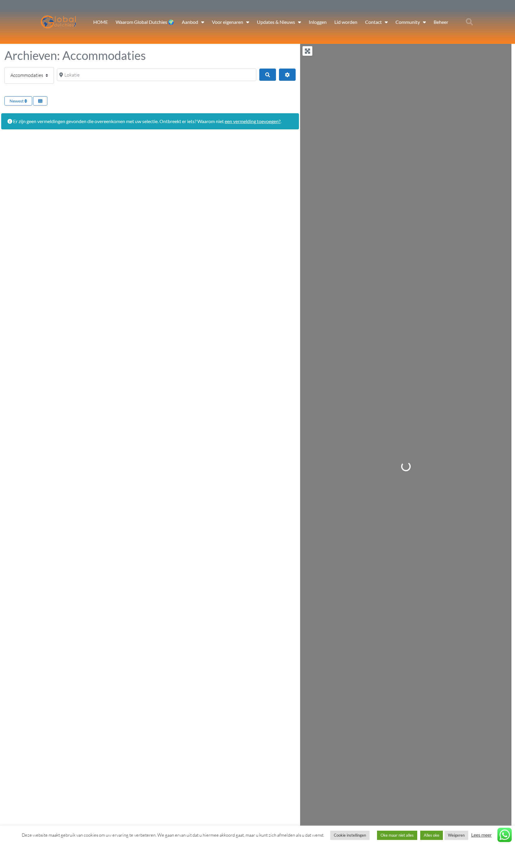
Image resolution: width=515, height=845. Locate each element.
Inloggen (318, 22)
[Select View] (40, 101)
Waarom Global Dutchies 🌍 (145, 22)
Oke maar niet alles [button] (397, 835)
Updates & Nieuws (276, 22)
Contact (373, 22)
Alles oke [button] (431, 835)
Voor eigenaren (227, 22)
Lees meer (481, 835)
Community (407, 22)
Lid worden (345, 22)
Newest (17, 100)
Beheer (441, 22)
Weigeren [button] (456, 835)
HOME (100, 22)
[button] (469, 22)
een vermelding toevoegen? (252, 121)
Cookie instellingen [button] (350, 835)
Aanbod (190, 22)
